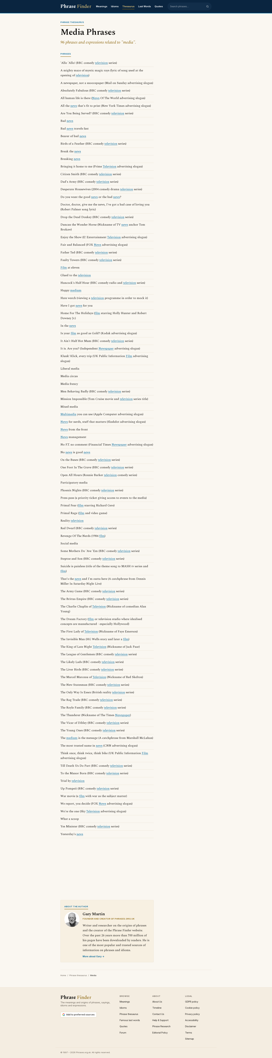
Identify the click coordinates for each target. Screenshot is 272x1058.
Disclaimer (190, 1026)
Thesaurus (128, 6)
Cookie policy (192, 1007)
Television (109, 166)
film (97, 313)
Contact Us (158, 1014)
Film (63, 267)
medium (75, 290)
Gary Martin (94, 914)
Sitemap (189, 1038)
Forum (123, 1032)
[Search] (207, 6)
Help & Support (160, 1020)
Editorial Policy (160, 1032)
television (101, 63)
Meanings (101, 6)
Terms (188, 1032)
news (73, 106)
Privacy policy (192, 1014)
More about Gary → (93, 956)
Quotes (159, 6)
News (95, 98)
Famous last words (130, 1020)
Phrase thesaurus (78, 975)
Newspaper (106, 348)
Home (63, 975)
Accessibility (191, 1020)
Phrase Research (161, 1026)
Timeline (157, 1007)
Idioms (115, 6)
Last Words (144, 6)
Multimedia (68, 414)
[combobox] (187, 6)
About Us (157, 1001)
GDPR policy (191, 1001)
